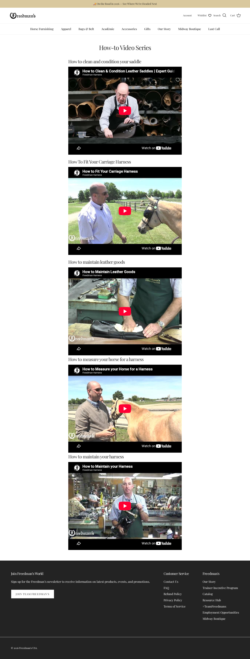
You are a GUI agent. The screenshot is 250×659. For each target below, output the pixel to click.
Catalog (208, 594)
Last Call (214, 29)
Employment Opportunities (221, 612)
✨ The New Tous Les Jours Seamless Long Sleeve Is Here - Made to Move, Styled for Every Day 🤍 (125, 3)
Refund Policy (173, 594)
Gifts (147, 29)
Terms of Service (175, 606)
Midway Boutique (189, 29)
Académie (107, 29)
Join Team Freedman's (32, 594)
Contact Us (171, 581)
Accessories (129, 29)
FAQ (166, 588)
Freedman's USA (28, 647)
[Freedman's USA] (23, 15)
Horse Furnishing (42, 29)
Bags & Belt (86, 29)
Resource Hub (212, 600)
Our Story (164, 29)
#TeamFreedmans (214, 606)
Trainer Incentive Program (220, 588)
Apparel (66, 29)
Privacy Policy (173, 600)
